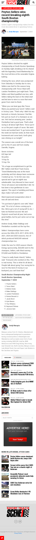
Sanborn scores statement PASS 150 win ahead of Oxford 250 (22, 364)
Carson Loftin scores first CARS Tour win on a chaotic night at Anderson (21, 467)
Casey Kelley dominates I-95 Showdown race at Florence (20, 492)
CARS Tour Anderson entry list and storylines (21, 483)
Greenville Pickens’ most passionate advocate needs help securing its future (21, 476)
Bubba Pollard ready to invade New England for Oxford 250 (21, 400)
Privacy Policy (18, 533)
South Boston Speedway (23, 317)
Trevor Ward (7, 320)
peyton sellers (8, 317)
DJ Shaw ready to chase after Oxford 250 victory (21, 391)
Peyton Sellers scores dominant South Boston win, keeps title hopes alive (21, 458)
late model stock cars (22, 315)
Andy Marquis (14, 32)
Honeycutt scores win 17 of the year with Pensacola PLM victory (22, 373)
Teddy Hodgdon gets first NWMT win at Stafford (22, 382)
